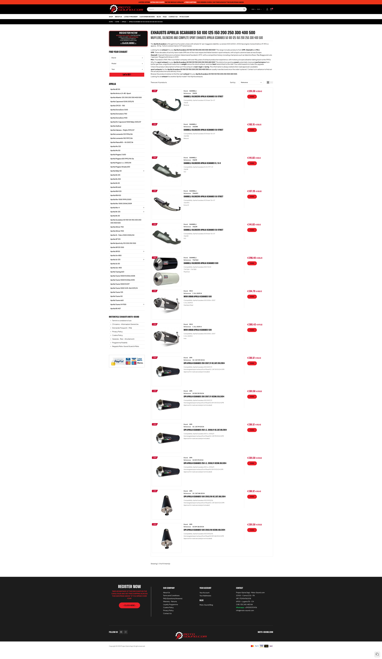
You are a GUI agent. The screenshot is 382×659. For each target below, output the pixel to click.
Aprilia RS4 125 (115, 191)
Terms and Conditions (171, 595)
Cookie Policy (117, 335)
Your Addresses (205, 596)
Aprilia (112, 83)
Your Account (204, 593)
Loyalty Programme (170, 604)
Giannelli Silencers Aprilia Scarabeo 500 (201, 263)
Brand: (186, 91)
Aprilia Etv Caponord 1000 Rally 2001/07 (125, 122)
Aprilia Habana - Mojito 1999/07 (122, 130)
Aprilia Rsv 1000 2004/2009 (121, 203)
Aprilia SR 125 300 (117, 247)
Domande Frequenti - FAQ (122, 328)
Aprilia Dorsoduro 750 (118, 114)
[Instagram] (126, 632)
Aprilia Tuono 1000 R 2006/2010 (122, 280)
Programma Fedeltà (119, 343)
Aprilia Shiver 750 (117, 227)
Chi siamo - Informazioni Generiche (125, 324)
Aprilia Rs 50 (115, 183)
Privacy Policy (117, 331)
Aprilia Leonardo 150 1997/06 (121, 138)
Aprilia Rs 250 (115, 179)
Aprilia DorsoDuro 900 (118, 118)
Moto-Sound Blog (206, 605)
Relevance (244, 82)
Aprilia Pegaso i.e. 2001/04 (120, 163)
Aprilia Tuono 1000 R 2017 (120, 284)
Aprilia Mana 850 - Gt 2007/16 (121, 142)
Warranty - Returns (170, 601)
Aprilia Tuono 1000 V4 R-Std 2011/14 (124, 288)
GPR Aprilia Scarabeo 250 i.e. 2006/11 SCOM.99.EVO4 (205, 463)
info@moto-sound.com (245, 610)
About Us (166, 592)
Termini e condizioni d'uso (121, 320)
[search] (244, 9)
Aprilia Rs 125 (115, 175)
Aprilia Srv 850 (115, 255)
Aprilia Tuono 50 (116, 296)
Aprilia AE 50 (115, 89)
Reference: (187, 93)
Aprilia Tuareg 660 (117, 272)
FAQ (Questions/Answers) (172, 598)
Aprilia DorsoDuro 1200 (119, 110)
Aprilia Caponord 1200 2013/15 (122, 101)
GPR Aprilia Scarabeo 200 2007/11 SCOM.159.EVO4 (204, 396)
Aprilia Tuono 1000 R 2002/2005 (122, 276)
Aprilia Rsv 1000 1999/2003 (120, 199)
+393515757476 (251, 607)
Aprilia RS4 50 (115, 195)
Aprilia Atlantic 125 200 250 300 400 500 (126, 97)
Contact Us (167, 613)
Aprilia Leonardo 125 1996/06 (121, 134)
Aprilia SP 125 (115, 239)
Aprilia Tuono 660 (117, 300)
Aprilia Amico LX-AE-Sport (120, 93)
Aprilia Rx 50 (115, 216)
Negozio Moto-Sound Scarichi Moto (125, 346)
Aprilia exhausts (197, 76)
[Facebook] (121, 632)
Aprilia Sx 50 (115, 264)
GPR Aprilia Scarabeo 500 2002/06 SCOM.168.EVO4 (204, 530)
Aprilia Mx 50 (115, 150)
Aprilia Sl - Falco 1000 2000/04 (122, 235)
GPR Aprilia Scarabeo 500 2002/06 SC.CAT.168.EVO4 (205, 496)
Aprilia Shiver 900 (117, 231)
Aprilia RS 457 (115, 308)
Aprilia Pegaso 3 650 (118, 154)
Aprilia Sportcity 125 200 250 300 (123, 243)
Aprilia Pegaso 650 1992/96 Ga (122, 159)
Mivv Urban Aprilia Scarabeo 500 (198, 296)
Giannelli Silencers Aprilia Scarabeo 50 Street (203, 96)
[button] (129, 605)
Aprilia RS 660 (115, 187)
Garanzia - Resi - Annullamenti (123, 339)
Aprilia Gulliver (115, 126)
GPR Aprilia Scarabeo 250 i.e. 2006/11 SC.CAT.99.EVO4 (205, 430)
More (252, 96)
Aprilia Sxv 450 (116, 268)
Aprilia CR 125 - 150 (117, 105)
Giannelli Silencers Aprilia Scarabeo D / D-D (202, 163)
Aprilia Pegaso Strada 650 (120, 167)
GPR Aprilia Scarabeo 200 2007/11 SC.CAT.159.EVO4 (204, 363)
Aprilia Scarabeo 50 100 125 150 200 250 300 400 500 (125, 221)
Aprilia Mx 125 (115, 146)
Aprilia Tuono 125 (116, 292)
